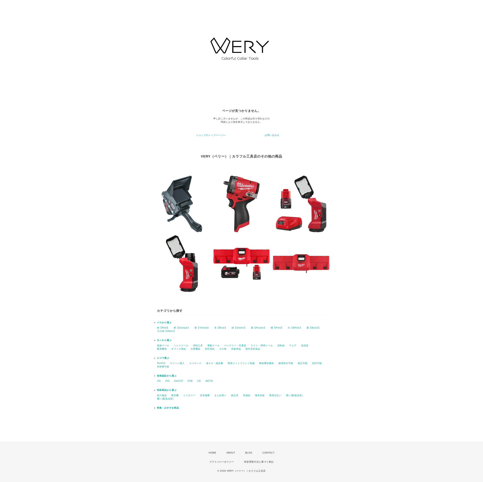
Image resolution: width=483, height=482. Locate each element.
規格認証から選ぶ (167, 375)
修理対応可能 (285, 363)
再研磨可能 (163, 366)
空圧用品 (210, 349)
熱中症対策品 (252, 349)
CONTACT (268, 452)
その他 (223, 349)
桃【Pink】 (277, 327)
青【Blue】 (220, 327)
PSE (190, 381)
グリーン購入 (177, 363)
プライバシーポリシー (221, 461)
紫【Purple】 (258, 327)
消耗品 (281, 345)
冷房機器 (195, 349)
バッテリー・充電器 (235, 345)
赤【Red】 (163, 327)
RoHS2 (161, 363)
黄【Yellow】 (202, 327)
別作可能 (317, 363)
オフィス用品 (178, 349)
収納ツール (163, 345)
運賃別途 (260, 395)
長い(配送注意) (294, 395)
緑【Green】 (239, 327)
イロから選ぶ (164, 322)
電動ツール (213, 345)
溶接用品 (236, 349)
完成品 (246, 395)
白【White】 (295, 327)
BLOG (248, 452)
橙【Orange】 (182, 327)
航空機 (175, 395)
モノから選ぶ (164, 340)
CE (199, 381)
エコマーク (195, 363)
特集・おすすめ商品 (168, 407)
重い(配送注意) (165, 398)
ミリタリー (189, 395)
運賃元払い (275, 395)
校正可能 (303, 363)
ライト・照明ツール (262, 345)
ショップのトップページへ (211, 135)
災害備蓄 (205, 395)
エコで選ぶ (163, 358)
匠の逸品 (162, 395)
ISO (167, 381)
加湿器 (304, 345)
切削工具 (198, 345)
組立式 (234, 395)
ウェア (293, 345)
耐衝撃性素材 (266, 363)
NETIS (209, 381)
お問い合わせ (272, 135)
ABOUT (230, 452)
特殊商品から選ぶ (167, 390)
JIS (159, 381)
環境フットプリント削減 (241, 363)
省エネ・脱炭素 (214, 363)
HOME (212, 452)
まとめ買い (220, 395)
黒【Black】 (314, 327)
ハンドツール (181, 345)
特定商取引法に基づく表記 (259, 461)
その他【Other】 (166, 331)
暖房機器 (162, 349)
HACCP (178, 381)
